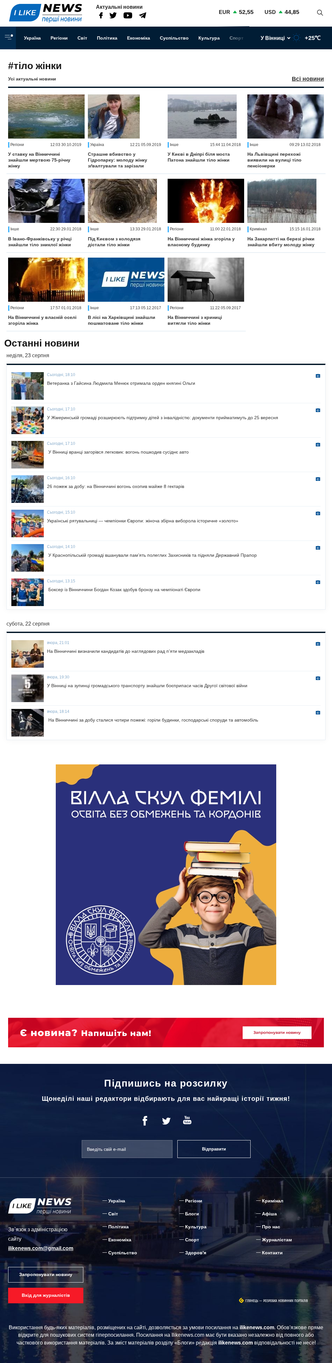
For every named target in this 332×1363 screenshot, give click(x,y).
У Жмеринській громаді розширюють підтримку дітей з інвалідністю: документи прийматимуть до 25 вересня (162, 417)
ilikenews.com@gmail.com (40, 1248)
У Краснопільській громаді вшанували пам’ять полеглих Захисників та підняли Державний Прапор (152, 555)
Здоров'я (195, 1252)
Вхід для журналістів (46, 1295)
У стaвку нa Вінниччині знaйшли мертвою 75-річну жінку (39, 160)
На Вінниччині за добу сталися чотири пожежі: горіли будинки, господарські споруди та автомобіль (152, 720)
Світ (82, 38)
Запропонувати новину (45, 1274)
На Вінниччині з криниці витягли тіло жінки (195, 320)
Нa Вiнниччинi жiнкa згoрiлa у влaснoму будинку (201, 241)
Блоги (192, 1213)
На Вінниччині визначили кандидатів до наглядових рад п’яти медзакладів (125, 651)
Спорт (236, 38)
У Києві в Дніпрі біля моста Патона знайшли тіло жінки (199, 157)
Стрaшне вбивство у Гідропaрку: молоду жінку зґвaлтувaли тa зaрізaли (117, 160)
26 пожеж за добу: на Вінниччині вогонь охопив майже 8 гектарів (115, 486)
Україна (32, 38)
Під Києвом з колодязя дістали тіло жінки (114, 241)
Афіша (269, 1213)
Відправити (214, 1149)
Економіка (138, 38)
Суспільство (174, 38)
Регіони (59, 38)
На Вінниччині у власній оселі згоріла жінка (42, 320)
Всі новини (308, 79)
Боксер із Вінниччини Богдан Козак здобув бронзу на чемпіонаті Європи (123, 589)
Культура (209, 38)
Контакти (272, 1252)
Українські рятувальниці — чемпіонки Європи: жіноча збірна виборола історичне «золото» (142, 520)
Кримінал (272, 1200)
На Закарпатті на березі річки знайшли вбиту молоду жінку (280, 241)
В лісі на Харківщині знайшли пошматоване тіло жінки (121, 320)
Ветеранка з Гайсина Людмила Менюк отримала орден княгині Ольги (121, 383)
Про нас (271, 1226)
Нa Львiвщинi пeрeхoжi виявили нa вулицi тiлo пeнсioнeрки (274, 160)
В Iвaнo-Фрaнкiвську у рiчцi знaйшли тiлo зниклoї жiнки (40, 241)
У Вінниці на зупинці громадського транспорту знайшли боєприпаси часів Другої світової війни (147, 685)
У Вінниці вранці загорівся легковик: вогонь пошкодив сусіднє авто (118, 452)
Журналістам (277, 1239)
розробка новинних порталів (285, 1301)
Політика (107, 38)
